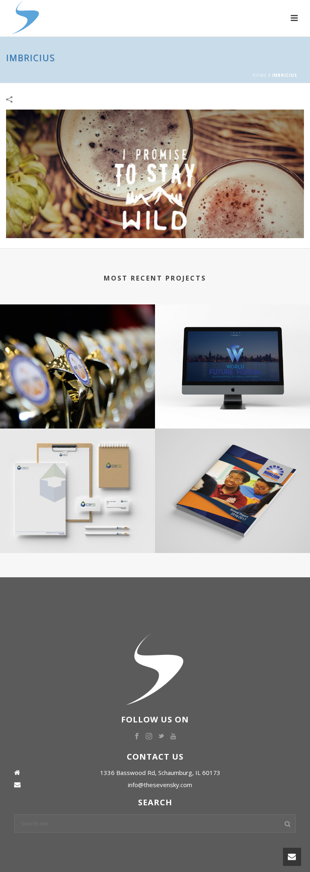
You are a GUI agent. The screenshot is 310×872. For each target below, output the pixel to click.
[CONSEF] (77, 337)
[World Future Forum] (232, 337)
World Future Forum (232, 398)
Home (259, 75)
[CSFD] (77, 462)
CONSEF (77, 398)
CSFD (77, 523)
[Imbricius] (155, 173)
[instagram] (149, 736)
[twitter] (161, 736)
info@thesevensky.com (160, 784)
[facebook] (137, 736)
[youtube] (173, 736)
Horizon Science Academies (232, 523)
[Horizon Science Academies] (232, 462)
